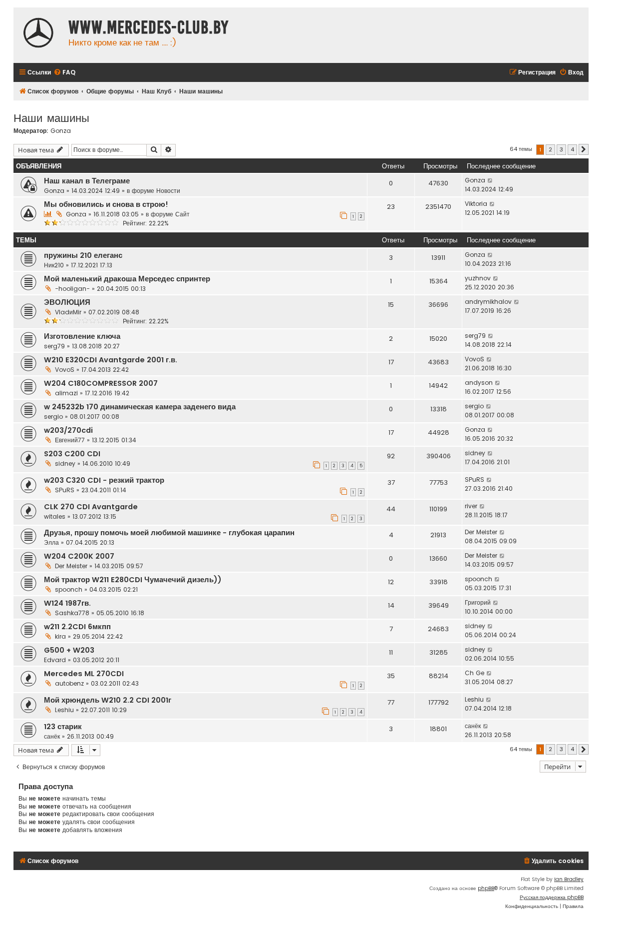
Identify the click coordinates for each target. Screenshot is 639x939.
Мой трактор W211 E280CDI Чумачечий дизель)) (133, 580)
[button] (584, 149)
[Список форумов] (38, 34)
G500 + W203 (69, 650)
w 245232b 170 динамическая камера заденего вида (140, 407)
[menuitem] (64, 72)
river (471, 506)
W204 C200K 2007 (79, 556)
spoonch (68, 589)
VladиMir (68, 312)
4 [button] (572, 149)
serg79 (54, 346)
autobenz (69, 683)
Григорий (478, 602)
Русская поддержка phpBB (552, 897)
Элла (51, 542)
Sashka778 (72, 613)
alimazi (66, 393)
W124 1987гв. (67, 603)
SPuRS (64, 490)
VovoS (64, 369)
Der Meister (481, 532)
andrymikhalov (488, 301)
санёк (52, 736)
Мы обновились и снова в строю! (106, 204)
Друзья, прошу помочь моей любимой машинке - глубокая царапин (169, 533)
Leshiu (64, 710)
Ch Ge (474, 673)
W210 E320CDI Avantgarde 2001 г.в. (110, 360)
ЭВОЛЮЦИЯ (67, 302)
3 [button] (561, 149)
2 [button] (550, 149)
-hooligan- (72, 288)
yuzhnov (478, 278)
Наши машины (51, 117)
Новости (168, 190)
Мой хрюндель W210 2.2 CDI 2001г (107, 700)
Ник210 (54, 265)
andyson (479, 382)
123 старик (63, 727)
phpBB (486, 888)
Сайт (182, 214)
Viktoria (476, 203)
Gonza (60, 131)
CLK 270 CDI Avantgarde (91, 507)
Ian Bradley (569, 879)
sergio (53, 416)
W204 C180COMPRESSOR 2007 (101, 383)
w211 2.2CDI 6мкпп (77, 627)
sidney (65, 463)
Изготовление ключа (82, 336)
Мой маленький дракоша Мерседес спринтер (127, 279)
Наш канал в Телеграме (87, 181)
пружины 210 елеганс (83, 255)
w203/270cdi (68, 430)
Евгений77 (70, 440)
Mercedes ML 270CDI (84, 674)
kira (60, 636)
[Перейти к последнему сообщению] (490, 180)
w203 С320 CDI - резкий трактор (104, 480)
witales (54, 516)
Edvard (55, 660)
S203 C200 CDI (72, 454)
